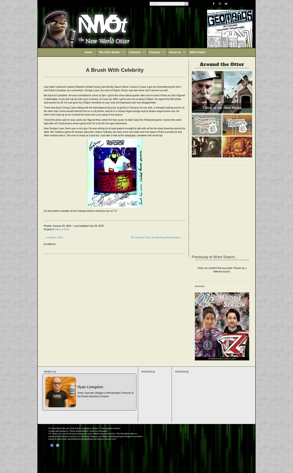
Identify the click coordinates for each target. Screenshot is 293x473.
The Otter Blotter (109, 52)
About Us (175, 52)
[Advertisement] (212, 398)
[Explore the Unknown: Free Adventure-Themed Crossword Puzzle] (237, 125)
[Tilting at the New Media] (222, 92)
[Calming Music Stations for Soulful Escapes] (237, 147)
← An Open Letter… (54, 237)
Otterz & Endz (62, 229)
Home (88, 52)
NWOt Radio (197, 52)
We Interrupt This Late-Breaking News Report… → (158, 237)
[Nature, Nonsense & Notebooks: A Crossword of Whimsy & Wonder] (206, 125)
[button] (123, 52)
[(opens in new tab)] (222, 326)
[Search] (186, 4)
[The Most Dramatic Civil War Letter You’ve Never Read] (206, 147)
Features (154, 52)
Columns (135, 52)
